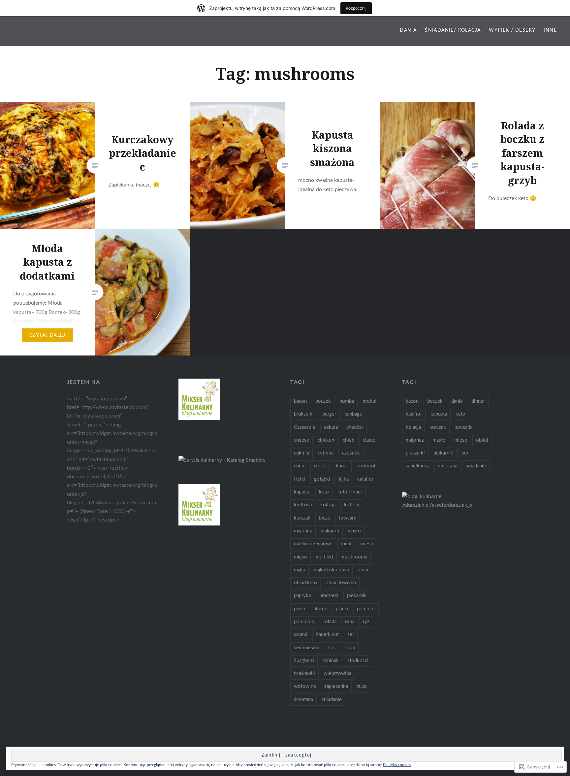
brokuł (370, 401)
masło (354, 530)
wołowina (305, 686)
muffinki (324, 557)
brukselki (304, 414)
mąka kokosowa (331, 569)
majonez (303, 530)
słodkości (357, 660)
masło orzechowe (313, 543)
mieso (366, 543)
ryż (366, 621)
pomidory (304, 621)
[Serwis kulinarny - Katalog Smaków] (222, 460)
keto (324, 491)
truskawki (304, 673)
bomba (346, 401)
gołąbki (322, 479)
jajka (344, 479)
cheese (301, 440)
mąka (299, 569)
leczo (325, 518)
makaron (330, 530)
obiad (363, 569)
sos (332, 647)
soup (349, 647)
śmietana (303, 699)
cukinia (301, 453)
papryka (302, 595)
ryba (349, 621)
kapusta (302, 491)
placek (320, 608)
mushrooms (354, 557)
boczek (323, 401)
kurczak (302, 518)
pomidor (366, 608)
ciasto (369, 440)
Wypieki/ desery (512, 30)
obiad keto (305, 582)
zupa (361, 686)
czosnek (351, 453)
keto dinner (349, 491)
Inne (550, 30)
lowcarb (347, 518)
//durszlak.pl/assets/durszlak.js (437, 505)
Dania (408, 30)
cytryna (325, 453)
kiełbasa (303, 504)
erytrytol (366, 465)
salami (300, 634)
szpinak (331, 660)
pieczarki (328, 595)
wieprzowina (337, 673)
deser (320, 465)
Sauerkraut (327, 634)
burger (329, 414)
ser (350, 634)
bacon (300, 401)
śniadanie (332, 699)
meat (346, 543)
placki (342, 608)
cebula (331, 427)
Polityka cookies (397, 765)
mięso (300, 557)
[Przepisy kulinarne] (199, 418)
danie (299, 465)
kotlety (352, 504)
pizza (299, 608)
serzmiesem (307, 647)
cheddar (354, 427)
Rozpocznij (356, 8)
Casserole (304, 427)
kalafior (365, 479)
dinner (341, 465)
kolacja (327, 504)
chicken (326, 440)
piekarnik (357, 595)
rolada (329, 621)
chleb (348, 440)
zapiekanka (336, 686)
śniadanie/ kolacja (453, 30)
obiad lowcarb (341, 582)
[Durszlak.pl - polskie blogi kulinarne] (421, 496)
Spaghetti (304, 660)
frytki (299, 479)
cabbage (353, 414)
